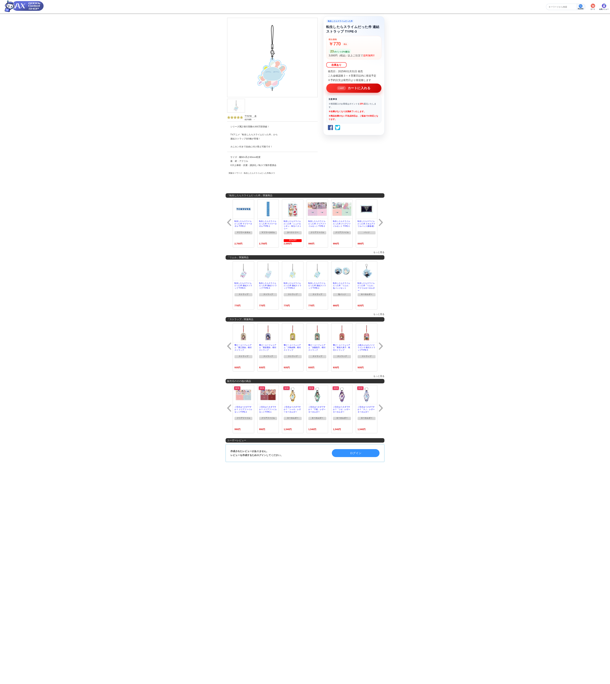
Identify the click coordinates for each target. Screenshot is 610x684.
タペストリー (292, 232)
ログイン (355, 453)
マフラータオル (243, 232)
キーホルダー (366, 294)
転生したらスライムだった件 (340, 21)
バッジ (366, 232)
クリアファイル (317, 232)
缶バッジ (342, 294)
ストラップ (243, 294)
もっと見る (378, 252)
